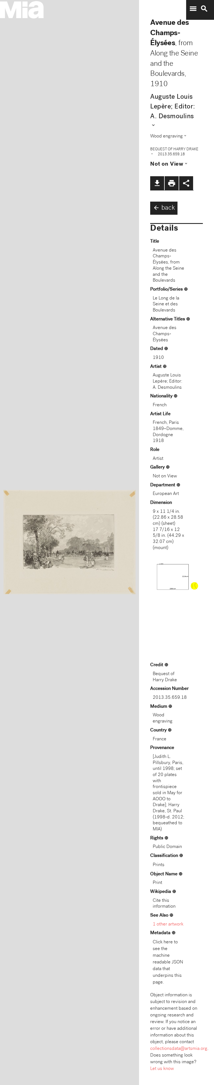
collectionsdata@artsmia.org (178, 1049)
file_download (157, 183)
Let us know (162, 1069)
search (204, 8)
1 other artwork (168, 924)
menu (193, 8)
